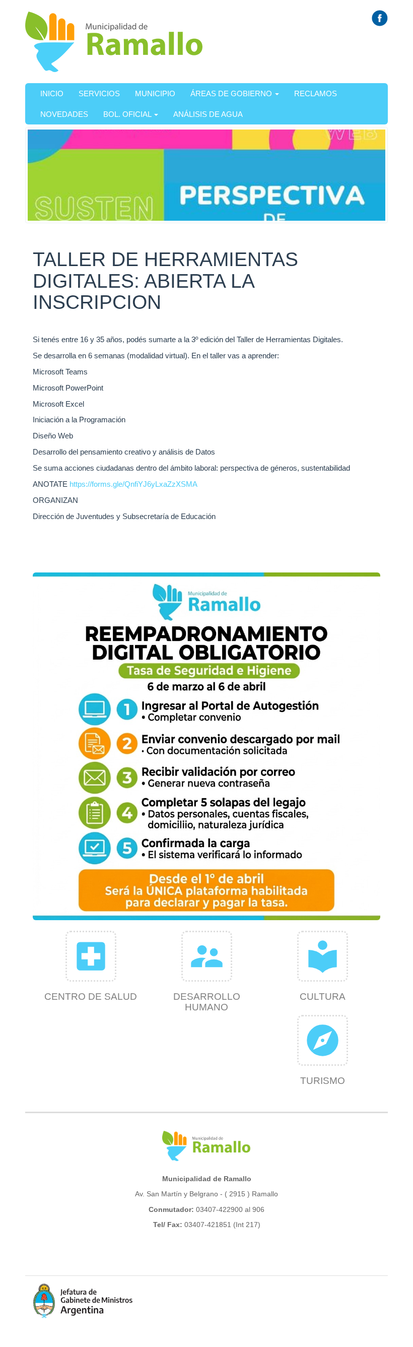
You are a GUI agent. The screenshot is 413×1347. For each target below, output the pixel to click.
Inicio (51, 93)
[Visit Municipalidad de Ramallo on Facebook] (380, 17)
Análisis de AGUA (208, 114)
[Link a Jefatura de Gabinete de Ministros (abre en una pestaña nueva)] (83, 1300)
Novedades (64, 114)
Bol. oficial (128, 114)
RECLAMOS (315, 93)
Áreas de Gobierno (232, 93)
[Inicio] (114, 42)
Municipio (155, 93)
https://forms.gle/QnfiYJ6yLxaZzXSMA (133, 484)
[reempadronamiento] (206, 746)
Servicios (99, 93)
